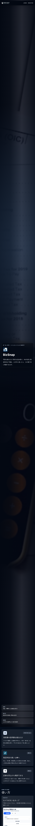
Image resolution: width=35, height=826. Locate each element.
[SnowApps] (5, 3)
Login (25, 3)
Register (30, 3)
